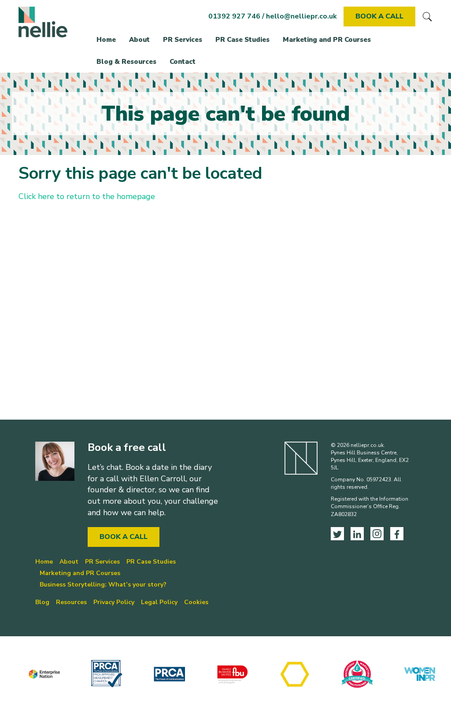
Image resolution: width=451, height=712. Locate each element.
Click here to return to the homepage (86, 196)
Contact (183, 61)
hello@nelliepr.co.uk (301, 16)
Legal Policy (159, 602)
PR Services (182, 39)
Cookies (196, 602)
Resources (71, 602)
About (139, 39)
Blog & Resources (126, 61)
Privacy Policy (113, 602)
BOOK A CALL (379, 16)
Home (106, 39)
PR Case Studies (242, 39)
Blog (42, 602)
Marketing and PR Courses (327, 39)
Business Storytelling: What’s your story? (103, 584)
